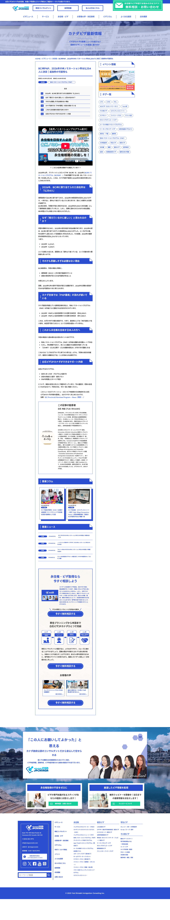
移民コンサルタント (43, 8)
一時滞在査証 (124, 844)
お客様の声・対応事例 (85, 16)
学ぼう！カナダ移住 (61, 850)
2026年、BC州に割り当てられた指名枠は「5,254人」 (61, 93)
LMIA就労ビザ (101, 827)
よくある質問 (126, 16)
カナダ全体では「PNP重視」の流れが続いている (59, 106)
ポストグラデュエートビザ (108, 120)
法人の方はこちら (93, 8)
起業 (101, 152)
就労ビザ (122, 143)
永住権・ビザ (59, 836)
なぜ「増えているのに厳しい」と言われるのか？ (58, 97)
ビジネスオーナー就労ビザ (104, 832)
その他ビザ (103, 111)
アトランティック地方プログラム (83, 840)
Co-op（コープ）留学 (127, 830)
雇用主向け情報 (124, 152)
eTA (101, 102)
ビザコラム (107, 16)
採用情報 (67, 8)
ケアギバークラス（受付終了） (82, 859)
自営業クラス (77, 851)
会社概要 (143, 16)
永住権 (54, 58)
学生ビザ (113, 143)
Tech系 (124, 106)
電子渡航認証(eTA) (126, 841)
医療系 (114, 134)
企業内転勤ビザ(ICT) (125, 129)
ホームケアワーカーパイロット (82, 856)
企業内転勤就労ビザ (102, 835)
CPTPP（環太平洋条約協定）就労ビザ (108, 830)
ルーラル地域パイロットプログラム (111, 125)
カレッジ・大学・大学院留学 (129, 827)
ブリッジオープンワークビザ (105, 851)
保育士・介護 (104, 134)
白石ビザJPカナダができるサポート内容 (56, 114)
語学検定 (126, 147)
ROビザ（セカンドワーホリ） (109, 106)
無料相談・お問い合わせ (63, 803)
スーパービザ (124, 847)
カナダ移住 (44, 507)
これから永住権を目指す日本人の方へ (55, 110)
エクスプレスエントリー (118, 111)
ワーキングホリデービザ (107, 129)
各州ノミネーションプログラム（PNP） (61, 82)
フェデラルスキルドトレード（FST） (84, 835)
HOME (37, 58)
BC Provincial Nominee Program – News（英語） (63, 397)
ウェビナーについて (125, 803)
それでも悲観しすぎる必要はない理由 (55, 101)
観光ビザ (117, 147)
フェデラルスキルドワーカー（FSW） (84, 827)
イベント (57, 854)
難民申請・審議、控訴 (127, 857)
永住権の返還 (124, 855)
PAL (115, 102)
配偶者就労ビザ (111, 152)
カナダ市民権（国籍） (127, 849)
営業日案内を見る (35, 856)
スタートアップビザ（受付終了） (83, 854)
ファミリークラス (116, 116)
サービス (45, 16)
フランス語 (128, 116)
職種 (109, 147)
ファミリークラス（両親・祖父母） (83, 867)
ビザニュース (28, 16)
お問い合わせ (59, 877)
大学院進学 (103, 143)
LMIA (108, 102)
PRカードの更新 (125, 852)
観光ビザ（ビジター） (127, 839)
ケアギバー (103, 116)
